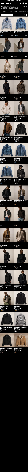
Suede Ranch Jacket (4, 306)
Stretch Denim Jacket (18, 137)
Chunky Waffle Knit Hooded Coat (7, 221)
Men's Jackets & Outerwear (9, 6)
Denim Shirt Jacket (18, 158)
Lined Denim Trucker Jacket (5, 179)
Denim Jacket (3, 158)
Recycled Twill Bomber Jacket (6, 327)
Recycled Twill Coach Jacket (6, 200)
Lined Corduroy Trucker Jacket (20, 221)
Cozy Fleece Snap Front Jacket (6, 52)
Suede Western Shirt (18, 306)
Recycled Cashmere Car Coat (20, 285)
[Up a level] (1, 11)
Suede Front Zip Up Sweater (20, 264)
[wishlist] (20, 3)
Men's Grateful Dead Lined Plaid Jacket (21, 327)
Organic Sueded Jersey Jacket (6, 116)
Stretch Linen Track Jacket (5, 95)
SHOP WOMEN (18, 0)
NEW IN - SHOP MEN (10, 0)
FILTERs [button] (7, 15)
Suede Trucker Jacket (18, 95)
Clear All (25, 6)
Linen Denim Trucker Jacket (5, 31)
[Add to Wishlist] (12, 18)
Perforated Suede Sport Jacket (6, 137)
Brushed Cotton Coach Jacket (20, 200)
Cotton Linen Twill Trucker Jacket (21, 179)
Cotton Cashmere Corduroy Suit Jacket (7, 264)
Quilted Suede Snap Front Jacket (7, 285)
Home (2, 6)
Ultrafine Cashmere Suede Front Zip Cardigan (21, 116)
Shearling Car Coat (18, 348)
